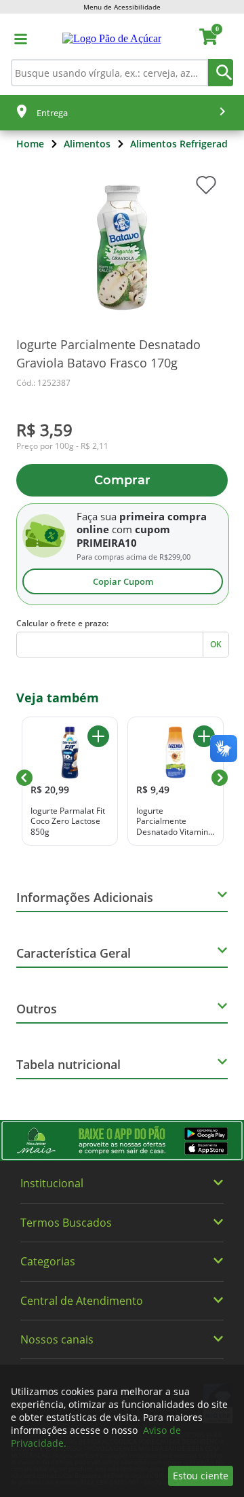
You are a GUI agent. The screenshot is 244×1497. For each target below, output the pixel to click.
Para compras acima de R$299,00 (133, 557)
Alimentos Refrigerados (184, 143)
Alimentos (87, 143)
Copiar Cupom (123, 581)
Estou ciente (200, 1475)
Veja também (57, 697)
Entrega (52, 113)
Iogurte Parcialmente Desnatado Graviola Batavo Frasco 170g (108, 353)
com (122, 529)
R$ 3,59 (44, 429)
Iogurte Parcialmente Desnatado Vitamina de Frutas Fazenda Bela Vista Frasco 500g (174, 821)
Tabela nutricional (68, 1064)
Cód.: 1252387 (43, 383)
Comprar (122, 480)
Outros (36, 1008)
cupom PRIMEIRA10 (123, 535)
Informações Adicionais (84, 897)
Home (30, 143)
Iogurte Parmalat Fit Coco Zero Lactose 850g (67, 821)
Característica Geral (73, 953)
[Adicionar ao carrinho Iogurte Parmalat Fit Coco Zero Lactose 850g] (98, 736)
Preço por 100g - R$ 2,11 (62, 446)
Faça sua (97, 516)
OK (216, 644)
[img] (122, 1140)
